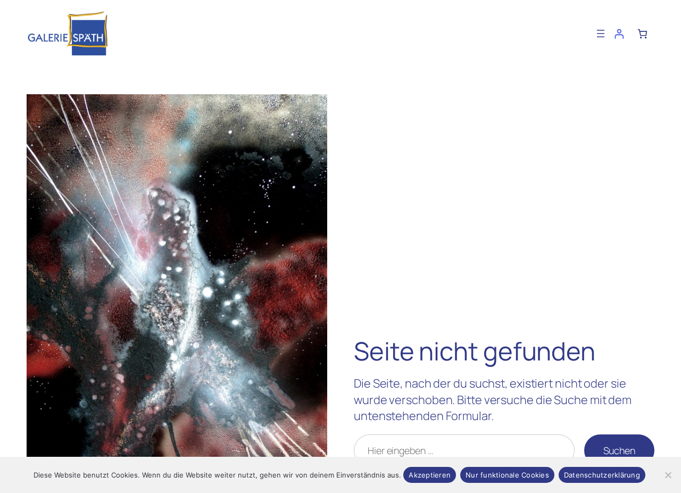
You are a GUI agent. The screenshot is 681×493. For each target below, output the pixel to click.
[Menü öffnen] (600, 33)
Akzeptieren (430, 475)
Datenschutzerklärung (602, 475)
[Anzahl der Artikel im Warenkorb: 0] (642, 34)
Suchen (619, 450)
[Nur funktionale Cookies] (667, 475)
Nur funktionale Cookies (507, 475)
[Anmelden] (619, 34)
